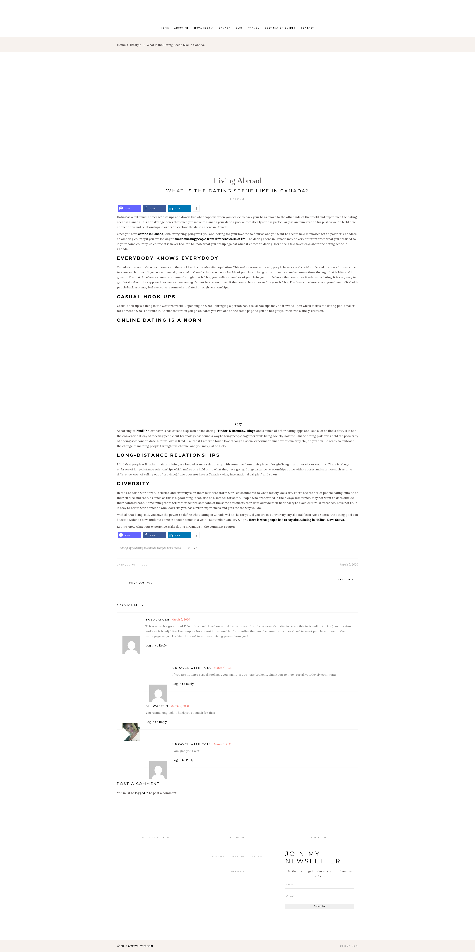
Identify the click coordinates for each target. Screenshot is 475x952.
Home (121, 45)
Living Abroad (238, 180)
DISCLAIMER (349, 946)
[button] (129, 208)
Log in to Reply (156, 645)
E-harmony (237, 431)
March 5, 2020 (349, 564)
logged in (141, 793)
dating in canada (145, 548)
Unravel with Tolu (132, 565)
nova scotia (174, 548)
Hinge (251, 431)
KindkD (141, 431)
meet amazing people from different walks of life (210, 239)
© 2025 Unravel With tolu (135, 946)
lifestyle (135, 45)
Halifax (161, 548)
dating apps (127, 548)
